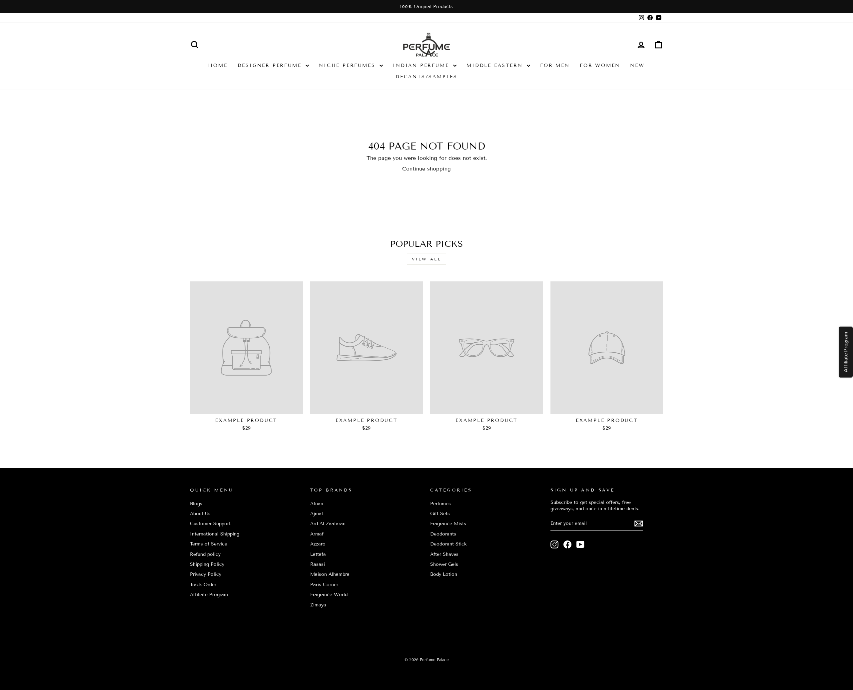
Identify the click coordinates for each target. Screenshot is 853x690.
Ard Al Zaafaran (328, 523)
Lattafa (318, 554)
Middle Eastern (495, 65)
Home (217, 65)
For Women (600, 65)
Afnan (316, 504)
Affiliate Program (209, 594)
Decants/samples (426, 77)
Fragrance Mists (448, 523)
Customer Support (210, 523)
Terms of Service (208, 544)
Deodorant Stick (448, 544)
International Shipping (214, 534)
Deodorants (443, 534)
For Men (555, 65)
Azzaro (318, 544)
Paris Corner (324, 584)
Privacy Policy (205, 574)
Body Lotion (443, 574)
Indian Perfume (422, 65)
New (637, 65)
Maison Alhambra (330, 574)
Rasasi (317, 564)
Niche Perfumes (348, 65)
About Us (200, 514)
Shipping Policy (207, 564)
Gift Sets (440, 514)
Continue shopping (426, 169)
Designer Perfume (271, 65)
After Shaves (444, 554)
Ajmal (316, 514)
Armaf (317, 534)
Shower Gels (444, 564)
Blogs (196, 504)
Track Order (203, 584)
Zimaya (318, 605)
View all (426, 258)
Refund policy (205, 554)
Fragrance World (329, 594)
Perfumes (440, 504)
